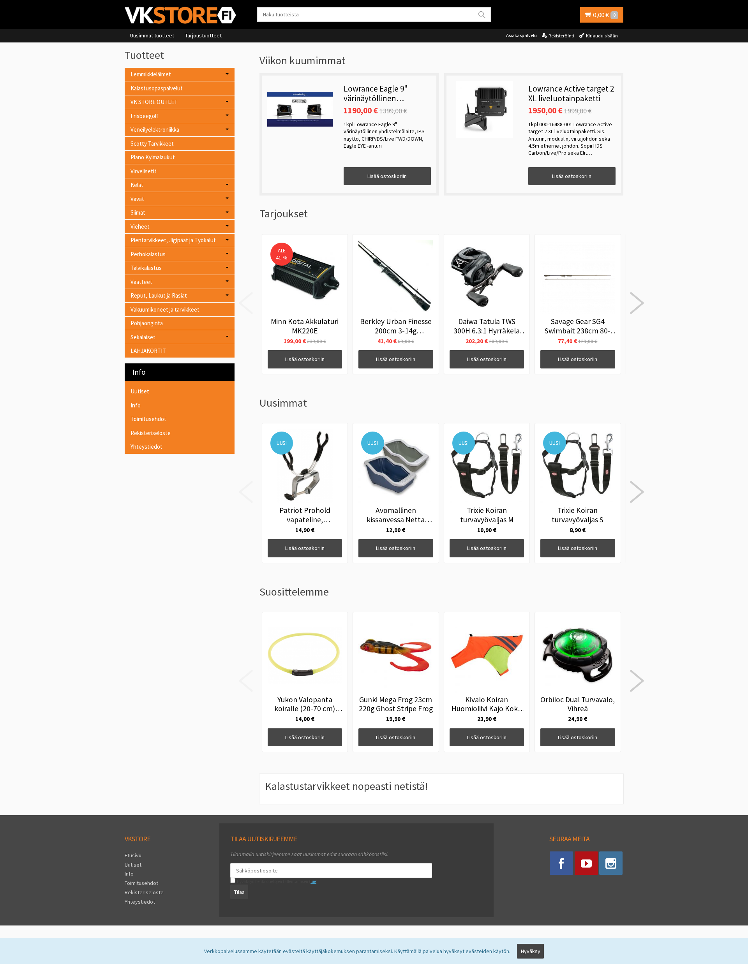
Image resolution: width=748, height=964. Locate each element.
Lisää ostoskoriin (387, 176)
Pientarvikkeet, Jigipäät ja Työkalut (173, 240)
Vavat (137, 199)
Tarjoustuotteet (203, 35)
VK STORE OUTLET (154, 102)
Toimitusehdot (148, 419)
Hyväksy (530, 951)
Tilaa (239, 891)
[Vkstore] (183, 15)
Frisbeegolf (145, 116)
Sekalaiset (143, 337)
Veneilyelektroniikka (155, 129)
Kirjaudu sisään (602, 36)
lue (313, 881)
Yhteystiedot (146, 446)
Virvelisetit (144, 171)
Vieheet (140, 226)
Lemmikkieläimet (151, 74)
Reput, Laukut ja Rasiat (159, 295)
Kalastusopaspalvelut (157, 88)
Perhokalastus (148, 254)
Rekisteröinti (561, 36)
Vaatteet (141, 281)
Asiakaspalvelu (521, 35)
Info (136, 405)
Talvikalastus (146, 267)
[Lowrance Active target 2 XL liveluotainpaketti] (484, 109)
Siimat (138, 212)
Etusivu (133, 855)
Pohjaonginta (147, 323)
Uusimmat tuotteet (152, 35)
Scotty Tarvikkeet (152, 143)
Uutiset (140, 391)
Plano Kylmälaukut (153, 157)
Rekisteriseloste (151, 433)
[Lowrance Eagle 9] (300, 109)
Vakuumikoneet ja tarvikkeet (165, 309)
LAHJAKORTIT (148, 350)
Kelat (137, 185)
